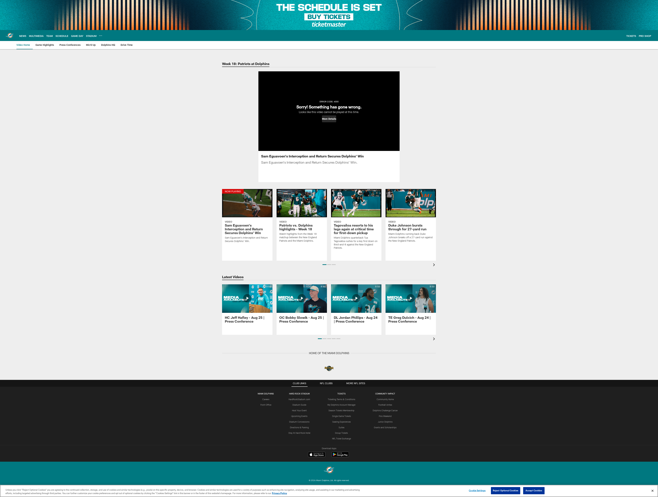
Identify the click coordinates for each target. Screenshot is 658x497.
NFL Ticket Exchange (341, 438)
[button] (329, 118)
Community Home (385, 399)
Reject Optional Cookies (505, 490)
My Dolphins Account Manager (341, 405)
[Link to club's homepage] (9, 35)
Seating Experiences (341, 422)
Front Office (265, 405)
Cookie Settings (477, 490)
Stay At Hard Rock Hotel (299, 433)
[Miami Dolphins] (329, 470)
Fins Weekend (385, 416)
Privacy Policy (279, 493)
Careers (265, 399)
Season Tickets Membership (341, 410)
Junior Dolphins (385, 422)
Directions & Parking (299, 427)
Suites (341, 427)
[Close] (652, 490)
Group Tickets (341, 433)
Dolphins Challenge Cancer (385, 410)
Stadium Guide (299, 405)
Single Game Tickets (341, 416)
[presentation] (434, 265)
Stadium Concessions (299, 422)
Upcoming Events (299, 416)
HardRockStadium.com (299, 399)
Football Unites (385, 405)
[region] (329, 491)
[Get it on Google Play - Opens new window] (340, 456)
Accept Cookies (534, 490)
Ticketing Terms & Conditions (341, 399)
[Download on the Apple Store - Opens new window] (317, 455)
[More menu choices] (100, 35)
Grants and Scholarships (385, 427)
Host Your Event (299, 410)
